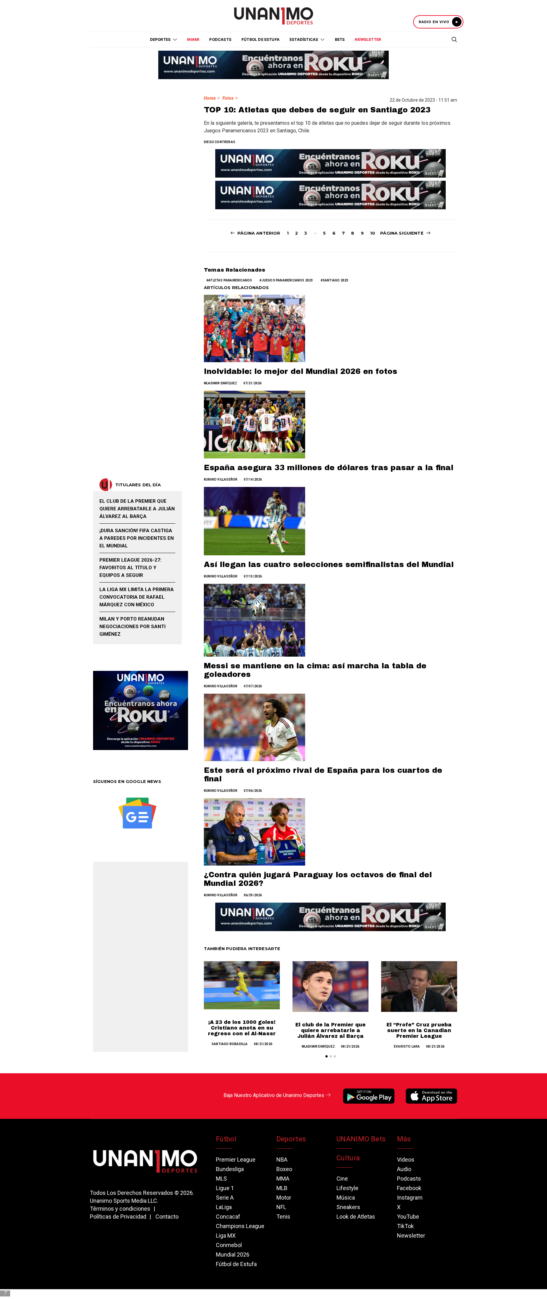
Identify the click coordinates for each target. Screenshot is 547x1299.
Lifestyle (347, 1188)
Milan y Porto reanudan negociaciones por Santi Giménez (132, 626)
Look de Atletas (355, 1216)
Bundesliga (230, 1169)
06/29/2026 (253, 895)
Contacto (167, 1216)
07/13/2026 (253, 576)
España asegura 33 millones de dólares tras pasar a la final (328, 467)
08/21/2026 (263, 1044)
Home (210, 98)
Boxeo (284, 1169)
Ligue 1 (225, 1188)
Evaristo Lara (407, 1046)
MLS (221, 1178)
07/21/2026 (252, 383)
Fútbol (226, 1139)
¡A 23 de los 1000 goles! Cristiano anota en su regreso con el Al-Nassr (242, 1027)
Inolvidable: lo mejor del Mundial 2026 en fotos (300, 371)
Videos (405, 1159)
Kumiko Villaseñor (220, 479)
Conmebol (229, 1245)
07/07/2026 (253, 686)
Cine (342, 1178)
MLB (281, 1188)
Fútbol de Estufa (261, 39)
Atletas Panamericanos (230, 280)
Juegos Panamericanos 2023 (287, 280)
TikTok (405, 1226)
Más (404, 1139)
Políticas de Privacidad (118, 1216)
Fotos (228, 98)
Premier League (235, 1159)
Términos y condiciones (120, 1208)
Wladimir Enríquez (220, 383)
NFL (281, 1207)
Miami (193, 39)
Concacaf (228, 1216)
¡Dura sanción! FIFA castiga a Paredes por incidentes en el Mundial (136, 538)
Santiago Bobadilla (229, 1044)
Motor (283, 1197)
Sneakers (348, 1207)
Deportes (291, 1139)
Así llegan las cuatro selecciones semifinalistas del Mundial (329, 564)
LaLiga (224, 1207)
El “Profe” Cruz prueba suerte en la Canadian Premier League (419, 1030)
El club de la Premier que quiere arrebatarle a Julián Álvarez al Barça (330, 1030)
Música (345, 1197)
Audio (404, 1169)
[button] (326, 1056)
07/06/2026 (253, 790)
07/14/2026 (253, 479)
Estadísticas (304, 39)
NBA (281, 1159)
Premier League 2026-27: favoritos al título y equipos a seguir (130, 567)
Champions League (240, 1226)
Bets (340, 39)
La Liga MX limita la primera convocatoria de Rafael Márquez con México (136, 597)
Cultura (348, 1158)
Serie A (225, 1197)
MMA (282, 1178)
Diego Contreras (219, 142)
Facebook (409, 1188)
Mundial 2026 (232, 1254)
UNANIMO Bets (361, 1139)
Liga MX (226, 1235)
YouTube (408, 1216)
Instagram (410, 1197)
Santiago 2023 (336, 280)
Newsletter (368, 39)
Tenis (283, 1216)
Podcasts (220, 39)
